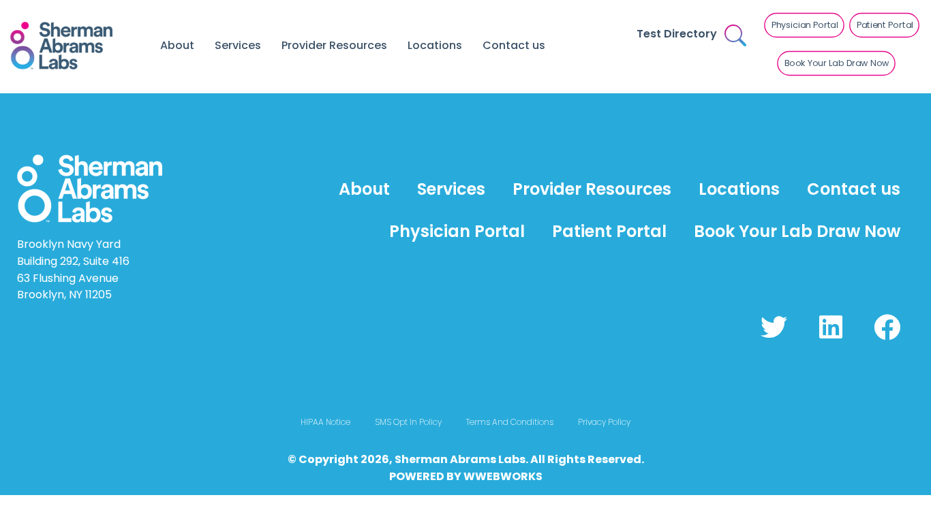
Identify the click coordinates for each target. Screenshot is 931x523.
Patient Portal (609, 231)
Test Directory (677, 34)
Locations (435, 45)
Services (238, 45)
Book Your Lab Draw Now (797, 231)
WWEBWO (492, 476)
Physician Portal (457, 231)
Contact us (514, 45)
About (177, 45)
